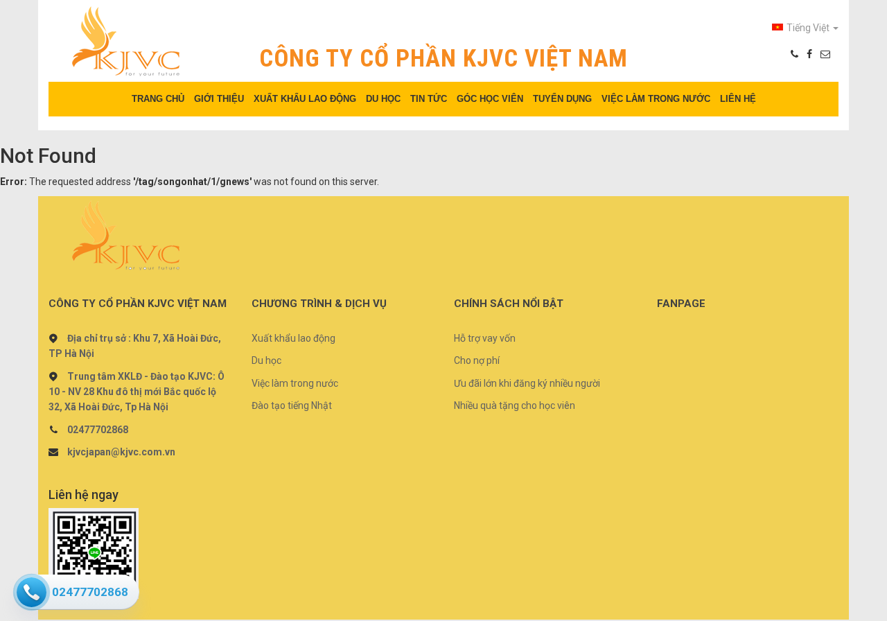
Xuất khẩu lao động (293, 338)
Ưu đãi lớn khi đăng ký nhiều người (527, 383)
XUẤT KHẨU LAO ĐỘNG (305, 99)
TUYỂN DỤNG (562, 99)
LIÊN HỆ (738, 99)
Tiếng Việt (809, 27)
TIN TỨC (428, 99)
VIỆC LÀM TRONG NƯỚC (655, 99)
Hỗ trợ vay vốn (485, 338)
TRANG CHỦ (158, 99)
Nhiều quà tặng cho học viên (514, 405)
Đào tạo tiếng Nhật (292, 405)
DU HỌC (383, 99)
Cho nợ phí (477, 360)
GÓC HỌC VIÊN (490, 99)
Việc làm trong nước (295, 383)
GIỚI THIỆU (219, 99)
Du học (266, 360)
